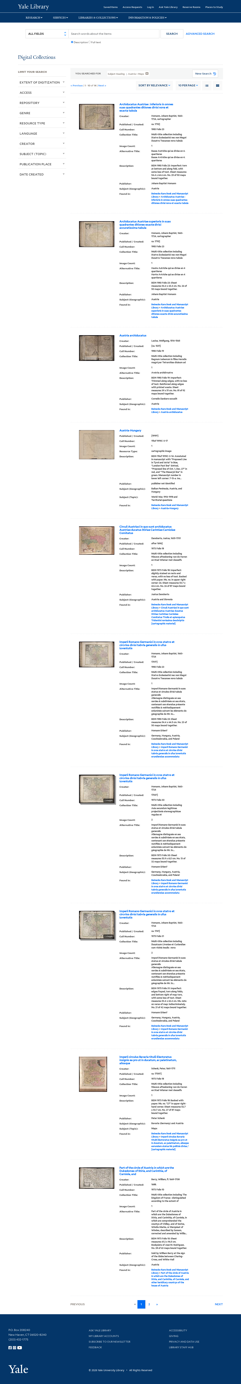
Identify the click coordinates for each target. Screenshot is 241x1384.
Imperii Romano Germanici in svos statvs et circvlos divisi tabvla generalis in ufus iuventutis (146, 645)
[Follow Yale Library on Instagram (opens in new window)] (14, 1347)
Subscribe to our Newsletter (109, 1341)
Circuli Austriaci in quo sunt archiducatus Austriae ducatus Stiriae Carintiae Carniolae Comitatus (147, 530)
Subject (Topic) (33, 154)
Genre (25, 113)
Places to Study (214, 7)
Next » (102, 85)
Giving (173, 1336)
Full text (96, 42)
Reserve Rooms (191, 7)
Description (81, 42)
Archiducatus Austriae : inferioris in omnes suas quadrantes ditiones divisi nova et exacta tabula (146, 107)
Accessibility (178, 1330)
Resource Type (32, 123)
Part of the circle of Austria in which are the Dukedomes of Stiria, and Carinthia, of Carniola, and (146, 1171)
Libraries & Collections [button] (97, 17)
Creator (27, 144)
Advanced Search (200, 33)
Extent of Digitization (40, 82)
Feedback (95, 1347)
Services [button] (59, 17)
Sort (153, 85)
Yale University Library (33, 6)
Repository (30, 103)
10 (186, 85)
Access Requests (132, 7)
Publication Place (36, 164)
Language (28, 133)
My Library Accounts (104, 1336)
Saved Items (111, 7)
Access (26, 92)
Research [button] (33, 17)
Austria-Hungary (130, 430)
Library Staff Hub (181, 1347)
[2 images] (96, 788)
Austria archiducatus (132, 335)
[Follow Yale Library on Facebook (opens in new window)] (10, 1347)
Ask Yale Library (168, 7)
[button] (172, 33)
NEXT (219, 1304)
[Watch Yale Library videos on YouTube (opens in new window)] (19, 1347)
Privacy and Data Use (184, 1341)
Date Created (32, 174)
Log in (150, 7)
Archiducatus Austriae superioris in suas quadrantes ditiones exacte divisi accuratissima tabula (145, 224)
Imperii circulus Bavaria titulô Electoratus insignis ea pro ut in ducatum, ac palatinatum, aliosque (148, 1060)
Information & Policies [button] (146, 17)
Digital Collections (36, 57)
